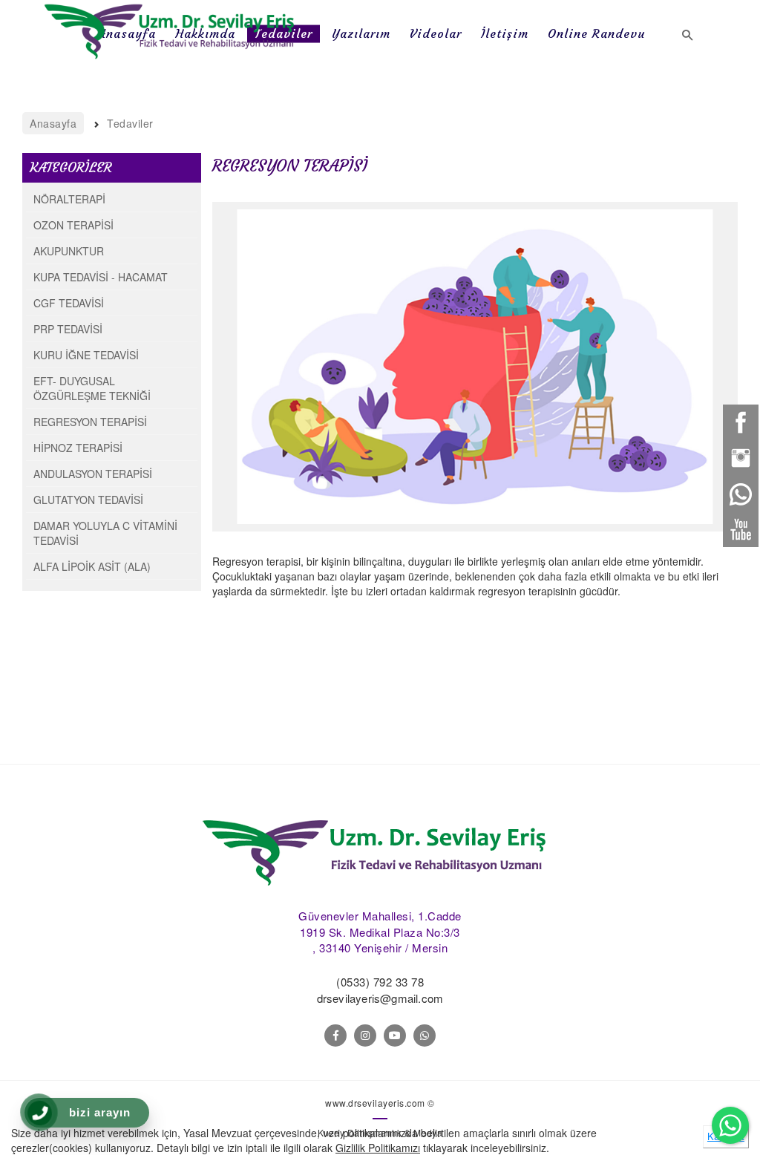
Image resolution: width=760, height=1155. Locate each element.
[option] (475, 366)
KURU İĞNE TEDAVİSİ (86, 354)
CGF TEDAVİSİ (68, 302)
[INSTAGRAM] (365, 1035)
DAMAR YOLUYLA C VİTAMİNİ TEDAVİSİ (105, 533)
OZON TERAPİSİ (73, 224)
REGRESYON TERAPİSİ (90, 421)
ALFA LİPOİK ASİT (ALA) (92, 566)
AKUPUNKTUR (68, 250)
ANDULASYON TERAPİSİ (92, 473)
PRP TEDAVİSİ (67, 328)
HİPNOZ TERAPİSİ (77, 447)
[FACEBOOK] (335, 1035)
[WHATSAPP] (424, 1035)
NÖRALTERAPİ (69, 199)
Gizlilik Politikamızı (377, 1147)
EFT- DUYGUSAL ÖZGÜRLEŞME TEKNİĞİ (92, 388)
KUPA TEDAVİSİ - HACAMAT (100, 276)
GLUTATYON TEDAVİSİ (88, 499)
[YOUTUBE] (395, 1035)
